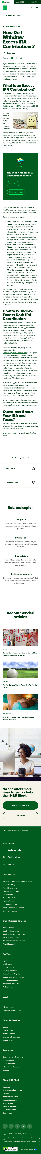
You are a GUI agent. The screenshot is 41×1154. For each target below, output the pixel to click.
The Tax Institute (9, 1110)
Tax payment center (11, 980)
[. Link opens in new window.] (10, 1149)
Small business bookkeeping (14, 934)
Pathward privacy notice (12, 1010)
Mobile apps (7, 964)
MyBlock (6, 961)
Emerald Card (8, 1030)
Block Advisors (8, 928)
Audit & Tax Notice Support (13, 908)
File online (13, 184)
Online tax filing (9, 885)
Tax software (8, 895)
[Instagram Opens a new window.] (17, 1126)
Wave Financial (9, 944)
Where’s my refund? (11, 984)
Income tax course (10, 1100)
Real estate (20, 556)
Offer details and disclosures (15, 831)
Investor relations (10, 1106)
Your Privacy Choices (27, 1149)
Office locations (9, 1063)
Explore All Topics (13, 15)
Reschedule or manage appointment (17, 881)
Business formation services (14, 941)
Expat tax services (10, 911)
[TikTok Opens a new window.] (5, 1126)
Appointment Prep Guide (12, 974)
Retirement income (20, 574)
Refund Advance (9, 1040)
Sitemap (6, 1070)
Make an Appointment (10, 433)
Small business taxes (11, 931)
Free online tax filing (11, 891)
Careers (6, 1093)
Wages (20, 519)
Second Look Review (11, 898)
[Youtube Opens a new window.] (23, 1126)
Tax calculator (8, 967)
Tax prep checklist (10, 970)
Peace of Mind (8, 901)
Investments (21, 537)
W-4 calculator (8, 987)
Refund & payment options (13, 977)
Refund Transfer (9, 1034)
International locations (12, 1067)
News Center (8, 1103)
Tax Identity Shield (10, 904)
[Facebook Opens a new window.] (11, 1126)
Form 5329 (16, 229)
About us (6, 1087)
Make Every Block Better (12, 1090)
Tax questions (8, 1060)
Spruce (5, 1027)
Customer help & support (13, 1057)
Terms (5, 1004)
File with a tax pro (16, 192)
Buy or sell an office (10, 1097)
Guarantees (7, 1113)
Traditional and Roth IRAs (12, 106)
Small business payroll (11, 937)
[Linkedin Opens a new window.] (29, 1126)
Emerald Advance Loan (12, 1037)
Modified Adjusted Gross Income (15, 353)
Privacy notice (8, 1007)
